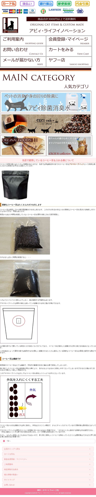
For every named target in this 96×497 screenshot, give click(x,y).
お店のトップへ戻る (12, 449)
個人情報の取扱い (11, 475)
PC (57, 490)
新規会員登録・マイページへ (15, 459)
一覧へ (8, 441)
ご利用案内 (8, 464)
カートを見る (9, 454)
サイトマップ (9, 480)
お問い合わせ (9, 485)
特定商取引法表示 (11, 469)
